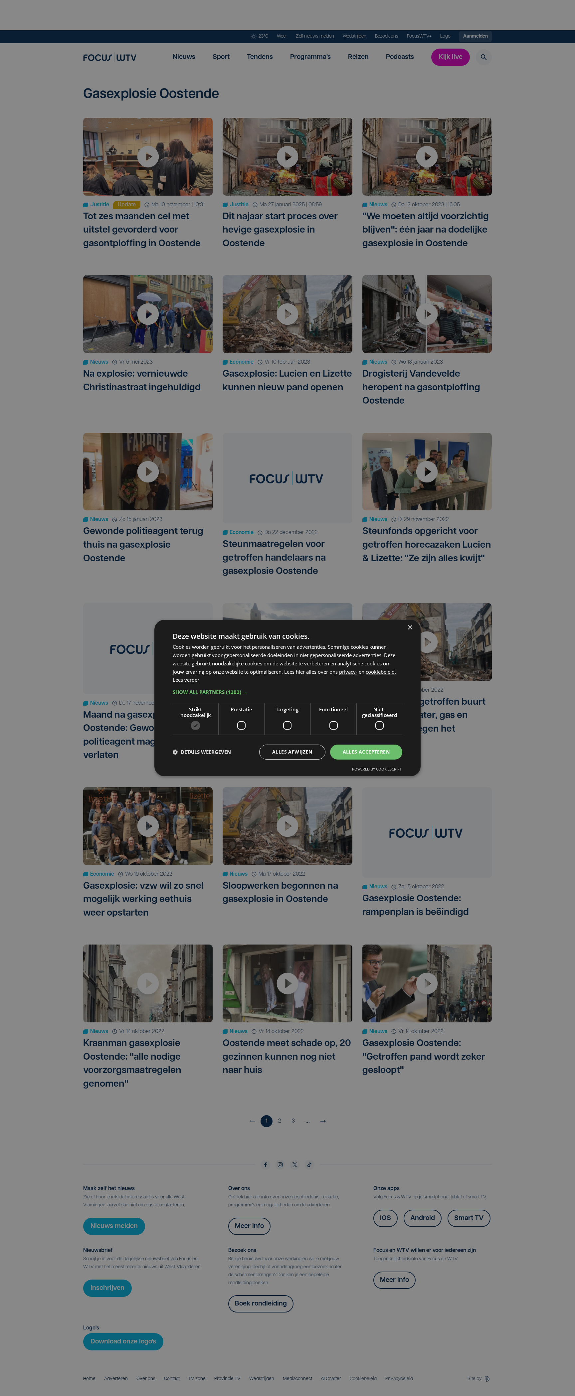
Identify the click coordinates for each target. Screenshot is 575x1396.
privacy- (348, 671)
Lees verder (186, 679)
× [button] (409, 627)
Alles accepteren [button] (366, 752)
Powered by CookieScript (377, 769)
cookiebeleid (380, 671)
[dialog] (287, 698)
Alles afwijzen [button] (292, 752)
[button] (287, 692)
